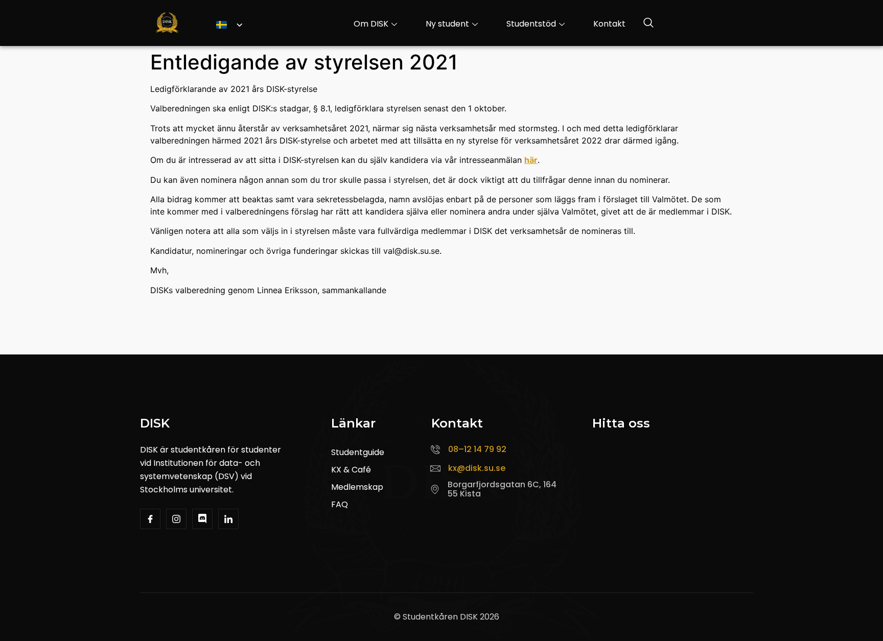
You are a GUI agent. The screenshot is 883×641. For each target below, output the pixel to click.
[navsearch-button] (648, 24)
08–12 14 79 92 (477, 449)
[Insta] (176, 519)
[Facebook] (150, 519)
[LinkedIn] (228, 519)
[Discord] (202, 519)
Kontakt (609, 24)
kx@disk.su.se (476, 468)
